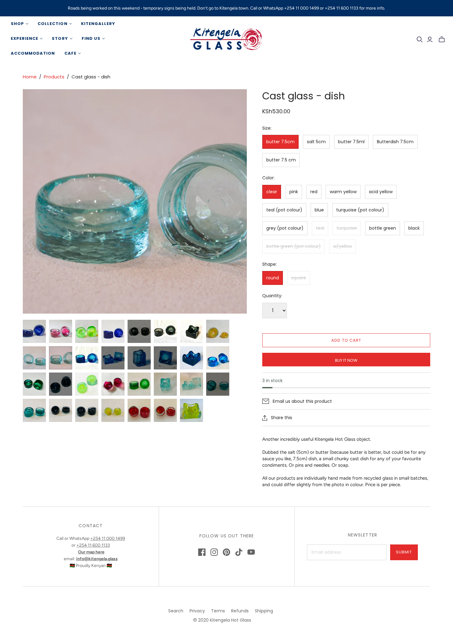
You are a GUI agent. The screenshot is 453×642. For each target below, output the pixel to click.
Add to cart (346, 340)
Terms (218, 611)
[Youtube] (251, 552)
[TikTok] (239, 552)
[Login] (429, 39)
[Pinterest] (226, 552)
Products (54, 76)
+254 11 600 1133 (93, 545)
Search (175, 611)
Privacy (197, 611)
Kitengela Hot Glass (230, 620)
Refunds (240, 611)
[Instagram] (214, 552)
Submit (404, 552)
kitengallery (98, 24)
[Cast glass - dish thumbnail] (34, 331)
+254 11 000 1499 (107, 538)
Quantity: (272, 296)
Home (30, 76)
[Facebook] (202, 552)
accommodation (33, 53)
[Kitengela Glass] (226, 38)
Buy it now (346, 360)
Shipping (264, 611)
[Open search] (420, 39)
